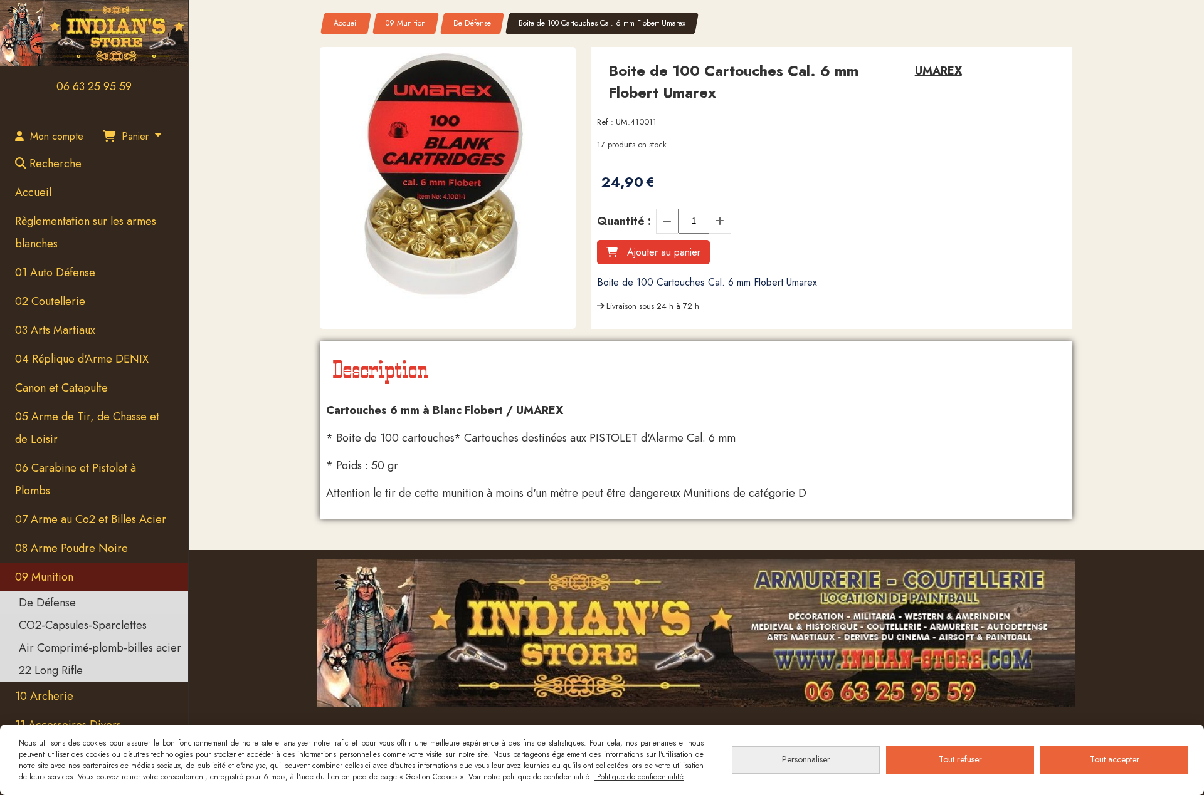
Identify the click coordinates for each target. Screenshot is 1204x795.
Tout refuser (960, 759)
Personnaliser (806, 759)
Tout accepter (1114, 759)
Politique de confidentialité (639, 776)
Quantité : (624, 221)
